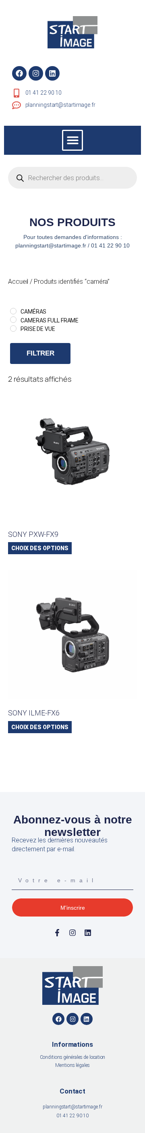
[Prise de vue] (13, 328)
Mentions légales (72, 1065)
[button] (72, 140)
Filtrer (40, 353)
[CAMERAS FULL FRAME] (13, 319)
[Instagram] (36, 73)
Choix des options (39, 548)
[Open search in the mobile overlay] (72, 178)
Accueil (18, 281)
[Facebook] (19, 73)
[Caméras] (13, 311)
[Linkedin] (52, 73)
